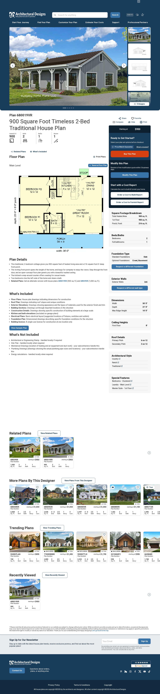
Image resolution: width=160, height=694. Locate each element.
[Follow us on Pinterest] (121, 671)
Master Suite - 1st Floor (122, 388)
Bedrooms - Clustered (121, 381)
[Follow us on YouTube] (144, 671)
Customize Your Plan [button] (68, 22)
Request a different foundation (129, 266)
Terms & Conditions (82, 685)
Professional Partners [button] (138, 22)
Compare (119, 122)
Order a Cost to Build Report (129, 195)
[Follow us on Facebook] (135, 671)
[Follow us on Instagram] (130, 671)
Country (115, 359)
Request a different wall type (130, 288)
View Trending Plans (52, 528)
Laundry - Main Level (120, 385)
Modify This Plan (129, 175)
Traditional (116, 366)
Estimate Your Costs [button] (95, 22)
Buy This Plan (130, 154)
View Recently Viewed (55, 575)
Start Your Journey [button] (20, 22)
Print (145, 122)
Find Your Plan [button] (43, 22)
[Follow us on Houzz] (125, 671)
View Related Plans (49, 433)
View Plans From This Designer (78, 480)
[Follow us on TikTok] (149, 671)
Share (124, 118)
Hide (133, 122)
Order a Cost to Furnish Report (129, 202)
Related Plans (20, 151)
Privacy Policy (54, 685)
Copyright (108, 685)
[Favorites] (137, 14)
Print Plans (101, 157)
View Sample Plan (19, 328)
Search (115, 15)
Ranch (114, 362)
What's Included (40, 151)
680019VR (62, 281)
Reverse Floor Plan (99, 165)
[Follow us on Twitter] (139, 671)
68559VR (84, 281)
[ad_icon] (27, 14)
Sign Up (144, 641)
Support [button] (115, 22)
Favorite (137, 118)
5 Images (141, 104)
